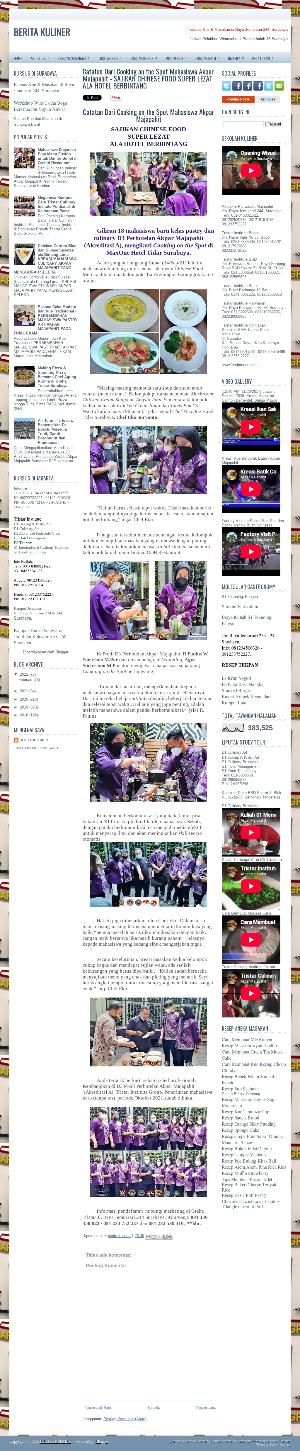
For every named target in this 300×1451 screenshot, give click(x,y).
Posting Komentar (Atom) (124, 1419)
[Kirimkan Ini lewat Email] (148, 1237)
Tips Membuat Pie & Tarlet (247, 1179)
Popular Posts (238, 99)
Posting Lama (206, 1407)
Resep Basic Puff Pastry (244, 1195)
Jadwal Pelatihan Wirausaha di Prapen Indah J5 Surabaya (239, 39)
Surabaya (22, 642)
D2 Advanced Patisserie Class (37, 533)
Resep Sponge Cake (240, 1130)
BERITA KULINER (42, 32)
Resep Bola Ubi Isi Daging (247, 1148)
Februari (25, 679)
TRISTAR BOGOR (143, 58)
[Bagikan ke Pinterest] (170, 1237)
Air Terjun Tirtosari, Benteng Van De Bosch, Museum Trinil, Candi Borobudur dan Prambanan (55, 431)
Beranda (154, 1407)
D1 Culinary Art (26, 528)
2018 (24, 715)
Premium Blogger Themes (272, 1441)
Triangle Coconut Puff (242, 1206)
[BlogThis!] (153, 1237)
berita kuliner (34, 740)
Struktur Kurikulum (240, 606)
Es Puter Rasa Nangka (242, 684)
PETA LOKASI (263, 58)
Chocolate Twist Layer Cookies (251, 1201)
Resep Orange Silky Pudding (249, 1124)
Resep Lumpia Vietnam (244, 1154)
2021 (24, 691)
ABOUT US (40, 58)
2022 (24, 674)
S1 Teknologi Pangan (240, 596)
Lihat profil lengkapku (36, 748)
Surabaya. (23, 618)
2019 (24, 707)
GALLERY (236, 58)
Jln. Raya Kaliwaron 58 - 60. (40, 636)
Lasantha (244, 1441)
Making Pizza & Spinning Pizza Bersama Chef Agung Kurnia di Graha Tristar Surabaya (57, 377)
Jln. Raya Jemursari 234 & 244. (38, 613)
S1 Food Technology (30, 552)
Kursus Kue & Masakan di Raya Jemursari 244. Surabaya (239, 29)
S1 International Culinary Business (41, 547)
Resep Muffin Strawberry (245, 1173)
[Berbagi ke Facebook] (165, 1237)
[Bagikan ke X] (159, 1237)
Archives (268, 99)
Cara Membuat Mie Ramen (247, 1039)
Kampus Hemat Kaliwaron (39, 630)
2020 (24, 699)
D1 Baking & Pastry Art (32, 524)
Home (18, 58)
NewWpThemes (196, 1441)
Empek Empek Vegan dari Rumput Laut (246, 699)
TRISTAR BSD (110, 58)
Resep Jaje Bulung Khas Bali (249, 1161)
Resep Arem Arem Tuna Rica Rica (254, 1167)
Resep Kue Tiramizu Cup (245, 1111)
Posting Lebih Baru (97, 1407)
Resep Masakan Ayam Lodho (249, 1045)
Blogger (61, 652)
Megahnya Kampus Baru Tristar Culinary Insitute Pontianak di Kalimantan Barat (56, 204)
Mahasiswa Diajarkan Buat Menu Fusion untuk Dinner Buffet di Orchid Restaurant (58, 156)
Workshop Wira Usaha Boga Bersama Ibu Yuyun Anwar (40, 106)
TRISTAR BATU (207, 58)
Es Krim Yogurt (236, 678)
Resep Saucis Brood (240, 1117)
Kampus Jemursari (28, 608)
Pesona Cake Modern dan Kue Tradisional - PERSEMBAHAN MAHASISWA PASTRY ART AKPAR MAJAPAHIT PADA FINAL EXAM (46, 320)
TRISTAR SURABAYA (74, 58)
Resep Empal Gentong (241, 1094)
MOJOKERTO (176, 58)
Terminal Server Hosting (273, 1444)
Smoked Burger (236, 690)
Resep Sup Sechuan (240, 1088)
